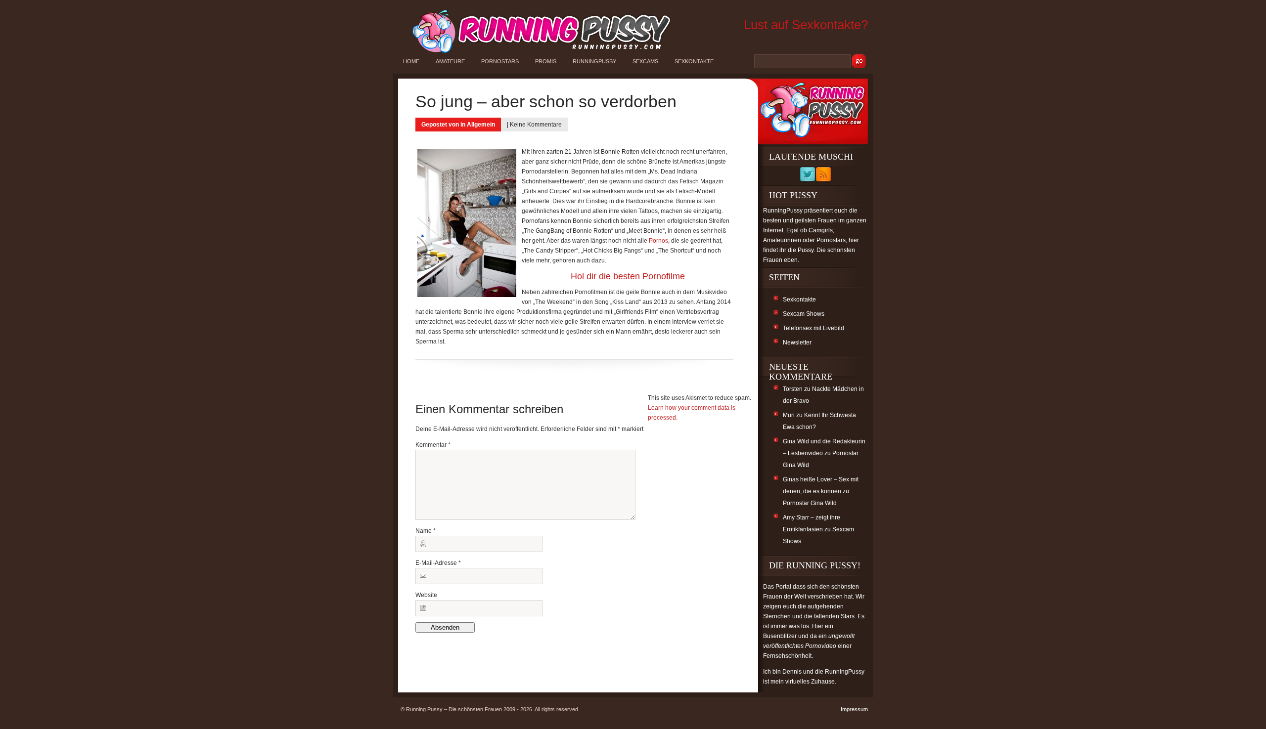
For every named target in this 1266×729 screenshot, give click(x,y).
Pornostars (500, 61)
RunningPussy (594, 61)
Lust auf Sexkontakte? (806, 24)
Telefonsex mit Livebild (813, 328)
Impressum (854, 709)
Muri (789, 415)
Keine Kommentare (536, 124)
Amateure (450, 61)
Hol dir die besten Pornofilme (628, 276)
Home (411, 61)
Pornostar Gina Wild (810, 503)
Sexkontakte (694, 61)
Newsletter (797, 342)
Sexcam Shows (803, 313)
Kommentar (433, 444)
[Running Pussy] (536, 52)
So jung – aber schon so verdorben (546, 101)
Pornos (658, 240)
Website (426, 595)
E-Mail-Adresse (438, 562)
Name (425, 530)
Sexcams (645, 61)
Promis (545, 61)
